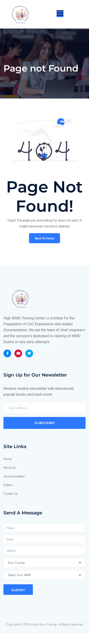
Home (7, 459)
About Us (9, 467)
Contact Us (10, 493)
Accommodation (14, 476)
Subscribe (44, 423)
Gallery (8, 485)
